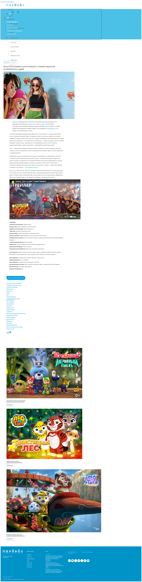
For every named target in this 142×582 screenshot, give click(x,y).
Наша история (30, 558)
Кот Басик (9, 305)
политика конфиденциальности (18, 579)
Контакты (29, 566)
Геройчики (9, 311)
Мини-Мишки (10, 303)
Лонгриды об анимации (14, 30)
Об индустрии (11, 33)
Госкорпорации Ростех (52, 128)
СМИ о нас (29, 562)
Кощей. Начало (11, 309)
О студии (10, 24)
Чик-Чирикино (10, 301)
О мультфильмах (12, 27)
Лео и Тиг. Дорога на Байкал (14, 283)
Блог (28, 560)
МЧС (8, 294)
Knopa (8, 292)
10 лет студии (14, 37)
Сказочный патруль (12, 325)
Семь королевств (11, 296)
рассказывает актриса (31, 167)
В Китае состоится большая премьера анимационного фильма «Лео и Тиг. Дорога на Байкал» (16, 536)
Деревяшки (10, 321)
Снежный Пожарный (12, 287)
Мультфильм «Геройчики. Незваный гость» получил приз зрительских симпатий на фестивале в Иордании (16, 402)
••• (8, 332)
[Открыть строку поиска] (6, 38)
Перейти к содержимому (7, 1)
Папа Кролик (10, 289)
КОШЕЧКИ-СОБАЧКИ (12, 315)
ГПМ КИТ (46, 126)
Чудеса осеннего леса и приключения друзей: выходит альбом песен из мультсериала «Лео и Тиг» (15, 463)
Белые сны (9, 291)
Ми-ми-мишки (10, 319)
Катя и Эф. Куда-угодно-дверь (15, 326)
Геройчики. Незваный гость (14, 285)
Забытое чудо (32, 124)
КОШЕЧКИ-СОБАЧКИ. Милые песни (16, 313)
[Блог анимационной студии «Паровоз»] (15, 6)
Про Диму (9, 323)
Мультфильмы (14, 23)
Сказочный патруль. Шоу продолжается (13, 299)
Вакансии (29, 564)
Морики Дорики (11, 317)
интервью (42, 124)
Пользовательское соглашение (8, 579)
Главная (12, 19)
